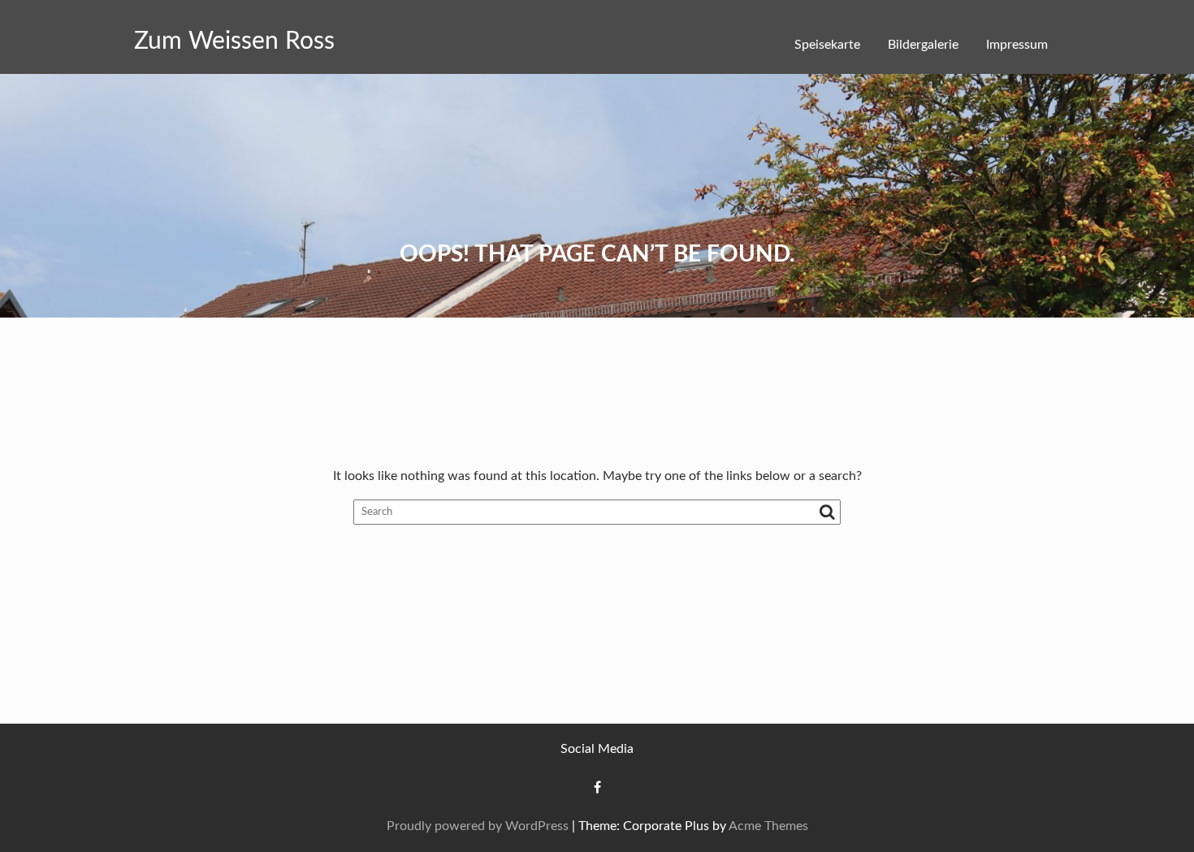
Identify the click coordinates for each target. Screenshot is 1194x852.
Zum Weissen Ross (234, 41)
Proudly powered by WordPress (478, 826)
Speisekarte (827, 44)
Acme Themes (768, 826)
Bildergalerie (923, 44)
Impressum (1017, 44)
